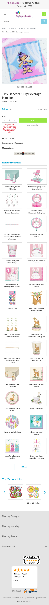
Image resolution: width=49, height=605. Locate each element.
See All (24, 467)
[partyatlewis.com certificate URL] (24, 590)
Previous (4, 492)
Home (4, 29)
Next (44, 492)
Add (32, 120)
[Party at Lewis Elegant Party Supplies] (24, 14)
